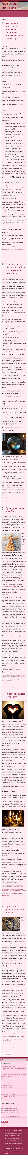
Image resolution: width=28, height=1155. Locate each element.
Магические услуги (13, 676)
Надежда (2, 1110)
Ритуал (9, 887)
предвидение (12, 493)
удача (6, 1040)
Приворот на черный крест (12, 1108)
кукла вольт (22, 677)
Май (2, 23)
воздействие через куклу (14, 677)
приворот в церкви (18, 891)
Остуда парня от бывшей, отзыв (7, 1078)
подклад (3, 250)
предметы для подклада (9, 250)
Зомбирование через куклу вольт (10, 586)
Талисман (13, 248)
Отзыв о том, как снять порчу (6, 1083)
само (17, 493)
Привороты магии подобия (15, 510)
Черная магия (22, 676)
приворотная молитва (12, 893)
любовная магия (11, 889)
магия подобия (4, 679)
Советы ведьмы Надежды (6, 492)
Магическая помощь (5, 676)
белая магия (22, 887)
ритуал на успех (11, 1039)
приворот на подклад (19, 250)
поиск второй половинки (6, 891)
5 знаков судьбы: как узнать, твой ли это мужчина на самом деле (15, 268)
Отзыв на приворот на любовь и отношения (9, 1098)
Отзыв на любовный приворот (6, 1087)
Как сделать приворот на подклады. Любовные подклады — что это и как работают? (16, 31)
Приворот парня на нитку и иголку (14, 1110)
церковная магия (20, 893)
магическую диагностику (14, 782)
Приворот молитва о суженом (15, 695)
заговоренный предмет (6, 249)
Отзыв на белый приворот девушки (7, 1092)
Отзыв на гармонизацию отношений (8, 1096)
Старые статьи (7, 1054)
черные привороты (19, 727)
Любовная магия (5, 248)
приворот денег (4, 1037)
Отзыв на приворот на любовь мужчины (8, 1094)
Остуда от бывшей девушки (6, 1085)
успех (9, 1040)
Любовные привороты (11, 6)
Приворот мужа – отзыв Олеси (7, 1076)
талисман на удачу (18, 1039)
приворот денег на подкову (13, 1037)
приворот (13, 891)
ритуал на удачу (5, 1039)
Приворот (6, 887)
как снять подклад (14, 249)
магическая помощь (18, 889)
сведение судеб (11, 777)
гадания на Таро (9, 783)
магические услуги (5, 890)
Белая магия (21, 489)
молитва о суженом (13, 890)
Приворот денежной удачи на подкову (16, 910)
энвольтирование (18, 679)
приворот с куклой (11, 679)
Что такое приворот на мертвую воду (8, 1066)
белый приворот (5, 889)
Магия (9, 248)
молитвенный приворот (21, 890)
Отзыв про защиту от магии (6, 1080)
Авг (2, 508)
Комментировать (5, 252)
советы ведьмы (21, 493)
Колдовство (21, 246)
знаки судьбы (7, 493)
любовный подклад (21, 249)
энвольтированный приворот (7, 680)
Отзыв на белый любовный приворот (8, 1089)
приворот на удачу (21, 1037)
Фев (2, 693)
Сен (2, 264)
